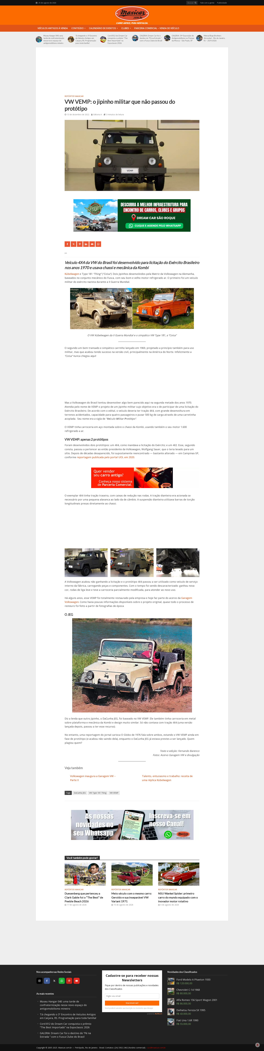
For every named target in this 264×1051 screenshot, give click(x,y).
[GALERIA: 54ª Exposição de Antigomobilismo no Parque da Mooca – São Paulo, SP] (167, 38)
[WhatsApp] (62, 981)
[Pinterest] (69, 981)
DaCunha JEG (80, 792)
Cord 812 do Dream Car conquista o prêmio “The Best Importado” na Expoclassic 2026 (117, 39)
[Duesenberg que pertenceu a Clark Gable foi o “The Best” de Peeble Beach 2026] (85, 873)
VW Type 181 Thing (97, 792)
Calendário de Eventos (102, 28)
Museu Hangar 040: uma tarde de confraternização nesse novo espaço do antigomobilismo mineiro (53, 39)
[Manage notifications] (257, 1045)
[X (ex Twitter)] (54, 981)
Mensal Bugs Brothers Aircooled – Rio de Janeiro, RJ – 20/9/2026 (214, 38)
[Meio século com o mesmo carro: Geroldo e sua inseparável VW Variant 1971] (132, 873)
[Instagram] (39, 981)
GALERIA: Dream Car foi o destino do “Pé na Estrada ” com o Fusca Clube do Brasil (151, 38)
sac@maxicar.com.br (156, 1047)
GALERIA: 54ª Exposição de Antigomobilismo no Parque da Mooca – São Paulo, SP (183, 38)
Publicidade (222, 3)
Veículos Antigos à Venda (53, 28)
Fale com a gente (207, 3)
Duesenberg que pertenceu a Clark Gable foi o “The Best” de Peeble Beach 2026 (84, 897)
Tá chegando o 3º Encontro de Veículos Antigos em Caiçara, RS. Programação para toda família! (86, 39)
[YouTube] (77, 981)
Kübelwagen (72, 273)
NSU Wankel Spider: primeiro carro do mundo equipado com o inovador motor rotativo (178, 897)
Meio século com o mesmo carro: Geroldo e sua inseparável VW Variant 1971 (131, 897)
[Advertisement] (132, 73)
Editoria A (97, 114)
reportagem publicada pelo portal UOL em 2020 (105, 457)
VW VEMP (114, 792)
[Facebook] (47, 981)
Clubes (125, 28)
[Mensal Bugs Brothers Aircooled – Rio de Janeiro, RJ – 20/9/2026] (199, 38)
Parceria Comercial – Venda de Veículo (156, 28)
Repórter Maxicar (74, 96)
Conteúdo (77, 28)
